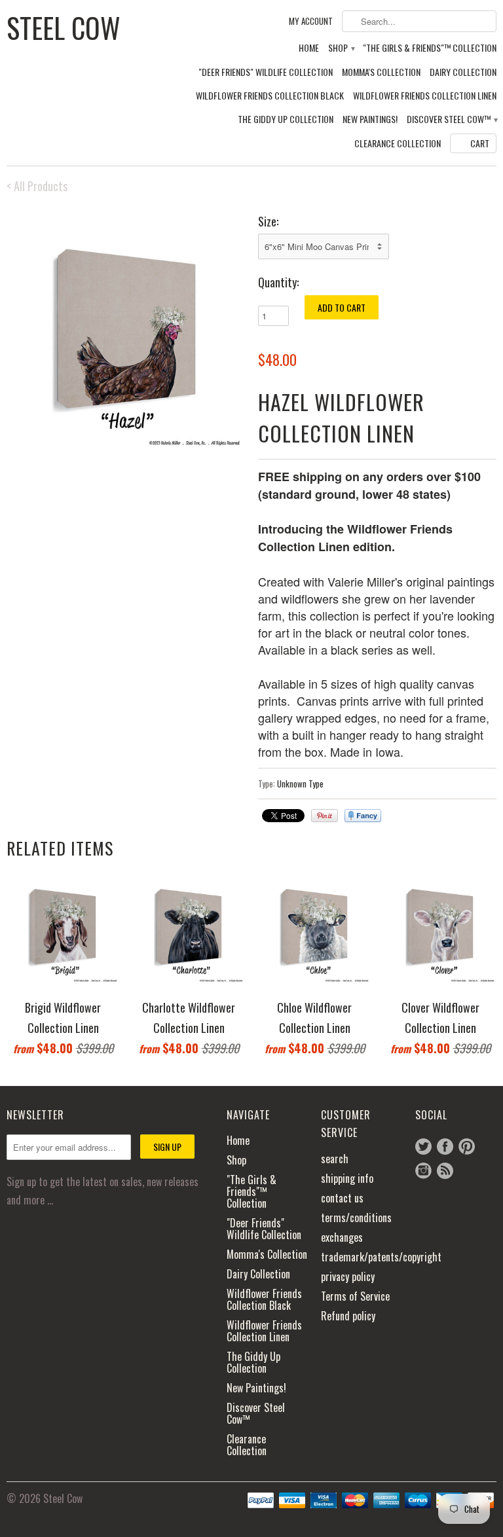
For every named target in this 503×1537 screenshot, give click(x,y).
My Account (311, 21)
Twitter (423, 1146)
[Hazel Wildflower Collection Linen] (126, 330)
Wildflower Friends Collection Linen (424, 96)
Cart (479, 143)
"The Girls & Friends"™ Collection (429, 48)
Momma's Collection (381, 72)
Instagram (423, 1171)
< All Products (37, 185)
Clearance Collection (397, 143)
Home (309, 48)
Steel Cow (64, 26)
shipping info (347, 1178)
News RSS (445, 1171)
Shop (341, 48)
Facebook (445, 1146)
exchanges (342, 1237)
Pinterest (466, 1146)
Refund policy (348, 1316)
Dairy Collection (463, 72)
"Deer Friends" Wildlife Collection (265, 72)
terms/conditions (356, 1217)
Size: (268, 221)
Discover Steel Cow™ (451, 119)
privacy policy (348, 1276)
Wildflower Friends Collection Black (270, 96)
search (334, 1158)
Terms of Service (355, 1296)
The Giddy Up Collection (285, 119)
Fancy (363, 815)
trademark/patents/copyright (381, 1257)
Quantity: (278, 282)
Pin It (324, 815)
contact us (342, 1198)
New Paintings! (370, 119)
